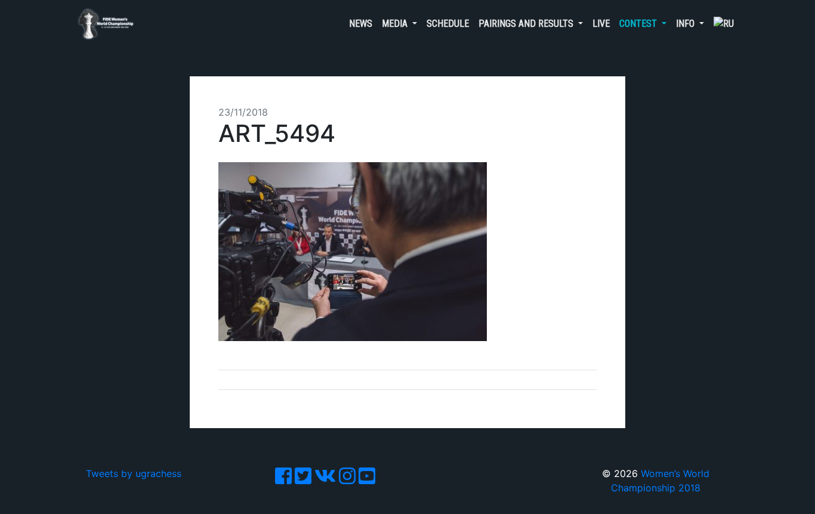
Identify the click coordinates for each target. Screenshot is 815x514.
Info (686, 23)
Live (601, 23)
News (360, 23)
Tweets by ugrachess (133, 473)
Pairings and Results (527, 23)
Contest (639, 23)
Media (396, 23)
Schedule (448, 23)
